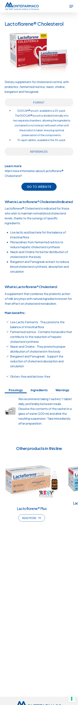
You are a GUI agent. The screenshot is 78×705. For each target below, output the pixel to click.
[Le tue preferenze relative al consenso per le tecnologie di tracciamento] (71, 698)
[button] (71, 6)
